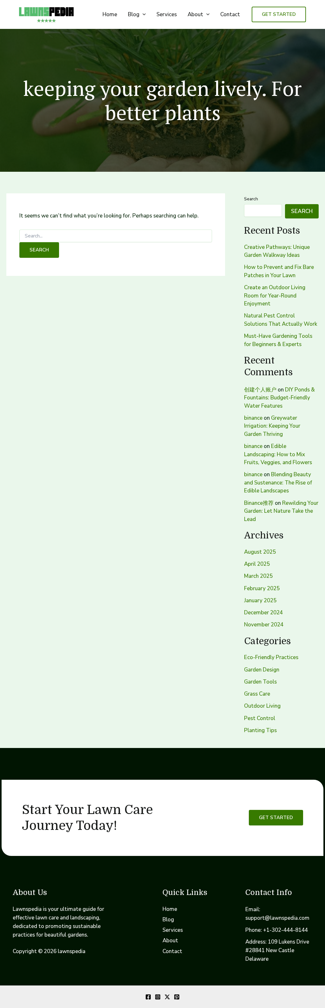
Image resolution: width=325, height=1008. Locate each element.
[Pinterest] (177, 997)
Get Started (276, 817)
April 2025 (257, 564)
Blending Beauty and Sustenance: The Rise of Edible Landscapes (278, 482)
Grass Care (257, 694)
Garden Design (261, 669)
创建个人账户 (260, 389)
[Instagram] (158, 997)
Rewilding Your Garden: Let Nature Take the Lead (281, 511)
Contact (230, 14)
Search (251, 199)
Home (110, 14)
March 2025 (258, 576)
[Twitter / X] (167, 997)
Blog (133, 14)
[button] (142, 14)
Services (166, 14)
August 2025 (260, 552)
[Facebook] (148, 997)
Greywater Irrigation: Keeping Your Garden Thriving (272, 426)
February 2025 (262, 588)
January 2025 (260, 600)
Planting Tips (260, 730)
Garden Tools (260, 681)
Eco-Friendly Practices (271, 657)
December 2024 (263, 612)
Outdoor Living (262, 706)
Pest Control (259, 718)
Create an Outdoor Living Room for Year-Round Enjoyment (274, 295)
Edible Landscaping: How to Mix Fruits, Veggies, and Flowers (278, 454)
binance (253, 418)
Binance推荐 (259, 503)
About (195, 14)
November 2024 (263, 624)
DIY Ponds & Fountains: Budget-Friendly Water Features (279, 398)
